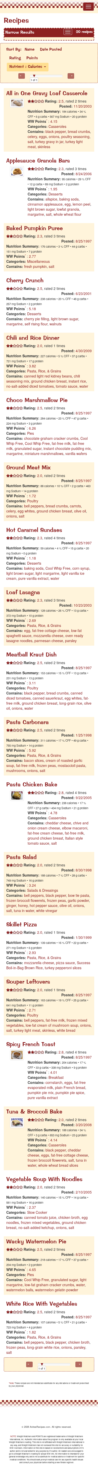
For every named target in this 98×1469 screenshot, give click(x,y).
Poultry (32, 500)
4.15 (53, 121)
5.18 (32, 308)
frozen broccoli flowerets (25, 900)
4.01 (53, 1072)
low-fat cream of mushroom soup (52, 1025)
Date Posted (51, 49)
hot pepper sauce (44, 905)
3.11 (32, 682)
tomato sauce (66, 386)
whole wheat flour (67, 214)
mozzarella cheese (48, 635)
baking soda (69, 199)
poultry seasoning (75, 136)
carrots (75, 505)
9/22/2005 (84, 797)
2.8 (61, 792)
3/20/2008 (84, 1124)
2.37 (32, 1207)
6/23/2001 (84, 293)
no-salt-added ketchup (36, 1227)
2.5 (61, 101)
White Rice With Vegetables (41, 1304)
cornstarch (53, 1082)
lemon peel (81, 204)
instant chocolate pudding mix (67, 448)
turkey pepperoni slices (63, 967)
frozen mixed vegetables (40, 1222)
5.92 (32, 750)
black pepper (55, 131)
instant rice (77, 381)
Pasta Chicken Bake (31, 785)
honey (23, 905)
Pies (30, 433)
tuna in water (24, 910)
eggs (43, 136)
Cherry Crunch (24, 281)
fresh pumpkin (35, 266)
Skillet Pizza (21, 925)
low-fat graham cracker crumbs (49, 1284)
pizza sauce (65, 962)
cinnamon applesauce (45, 204)
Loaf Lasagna (23, 593)
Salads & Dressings (42, 890)
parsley (71, 640)
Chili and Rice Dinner (32, 338)
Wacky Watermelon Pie (36, 1242)
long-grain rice (70, 703)
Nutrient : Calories (26, 67)
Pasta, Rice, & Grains (44, 370)
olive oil (80, 510)
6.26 (32, 428)
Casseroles (57, 126)
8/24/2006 (84, 173)
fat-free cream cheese (45, 833)
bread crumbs (79, 131)
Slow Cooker (37, 1212)
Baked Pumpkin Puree (34, 229)
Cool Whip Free (37, 443)
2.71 (32, 1010)
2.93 (32, 952)
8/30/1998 (84, 869)
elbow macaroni (74, 827)
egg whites (26, 510)
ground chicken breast (49, 381)
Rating (15, 58)
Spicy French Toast (30, 1045)
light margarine (47, 573)
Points (32, 58)
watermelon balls (19, 1289)
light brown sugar (41, 209)
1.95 (53, 188)
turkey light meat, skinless (34, 1030)
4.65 (32, 1269)
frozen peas (46, 765)
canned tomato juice (40, 1217)
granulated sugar (28, 448)
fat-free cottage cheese (50, 630)
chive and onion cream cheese (58, 825)
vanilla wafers (76, 453)
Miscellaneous (38, 261)
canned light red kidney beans (48, 376)
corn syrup (80, 568)
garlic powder (78, 900)
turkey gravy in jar (49, 141)
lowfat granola (68, 209)
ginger (11, 905)
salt (30, 141)
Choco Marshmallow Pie (37, 401)
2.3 (61, 168)
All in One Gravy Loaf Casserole (46, 94)
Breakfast (56, 1077)
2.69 (32, 620)
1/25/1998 (84, 735)
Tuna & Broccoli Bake (34, 1112)
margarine (36, 214)
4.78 (53, 812)
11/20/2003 (83, 106)
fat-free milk (61, 443)
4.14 (53, 1139)
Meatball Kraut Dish (31, 655)
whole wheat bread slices (58, 1165)
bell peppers (34, 505)
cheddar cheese (58, 822)
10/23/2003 (83, 605)
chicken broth (69, 1217)
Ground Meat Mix (28, 468)
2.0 (39, 345)
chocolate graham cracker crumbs (51, 438)
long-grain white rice (43, 1347)
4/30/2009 (84, 350)
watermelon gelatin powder (56, 1289)
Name (29, 49)
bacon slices (34, 760)
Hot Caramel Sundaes (34, 530)
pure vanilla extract (33, 578)
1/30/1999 (84, 937)
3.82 (32, 365)
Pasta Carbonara (27, 723)
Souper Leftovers (28, 982)
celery (32, 136)
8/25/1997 (84, 241)
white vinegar (46, 910)
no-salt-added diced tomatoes (30, 386)
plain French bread (70, 1087)
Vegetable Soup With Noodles (44, 1180)
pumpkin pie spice (70, 1092)
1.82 (32, 1332)
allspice (51, 199)
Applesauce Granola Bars (38, 161)
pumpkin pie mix (41, 1092)
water (83, 386)
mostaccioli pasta (71, 765)
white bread (66, 1030)
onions (54, 136)
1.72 (32, 495)
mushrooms (15, 770)
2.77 (32, 256)
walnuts (56, 323)
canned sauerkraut (48, 698)
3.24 (32, 885)
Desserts (55, 193)
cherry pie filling (36, 318)
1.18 (32, 558)
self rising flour (36, 323)
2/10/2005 (84, 1192)
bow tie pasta (78, 895)
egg (68, 204)
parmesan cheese (48, 640)
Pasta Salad (21, 858)
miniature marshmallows (44, 453)
